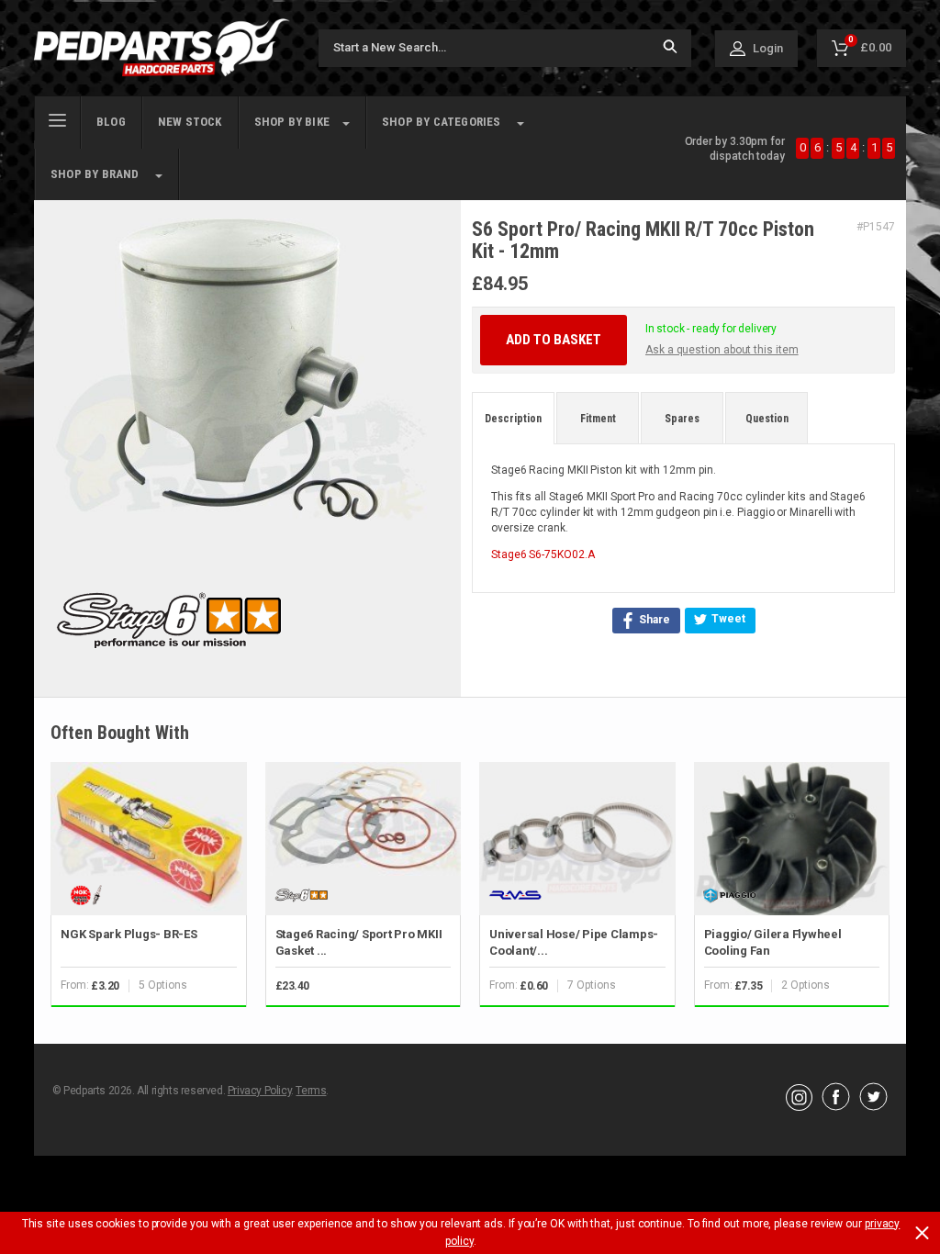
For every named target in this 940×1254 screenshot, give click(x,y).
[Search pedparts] (670, 48)
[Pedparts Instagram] (799, 1106)
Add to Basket (553, 339)
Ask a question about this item (722, 349)
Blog (111, 122)
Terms (311, 1090)
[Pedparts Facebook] (836, 1106)
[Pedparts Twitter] (873, 1106)
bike (292, 122)
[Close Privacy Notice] (922, 1232)
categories (441, 122)
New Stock (190, 122)
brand (95, 174)
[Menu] (57, 118)
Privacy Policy (259, 1090)
